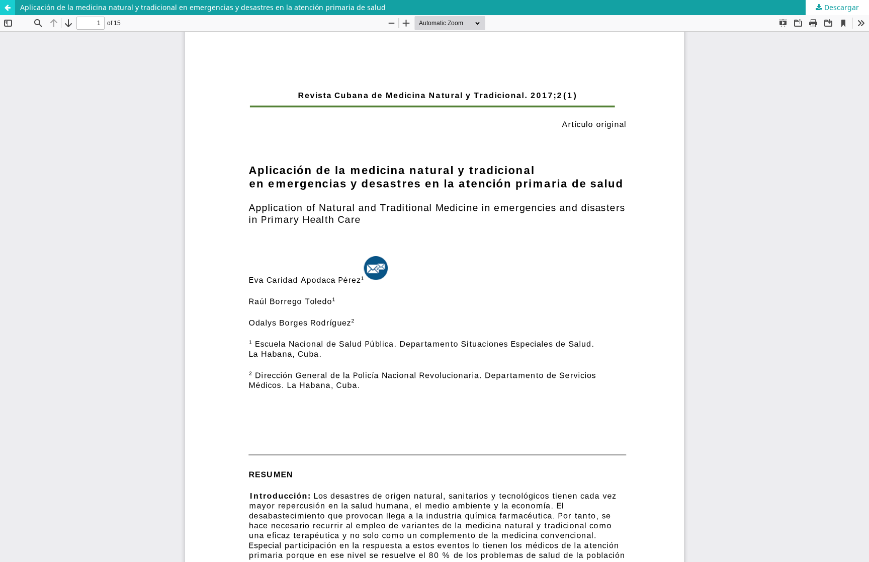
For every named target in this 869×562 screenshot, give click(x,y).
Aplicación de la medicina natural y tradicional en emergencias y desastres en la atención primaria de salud (203, 7)
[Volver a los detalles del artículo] (7, 7)
